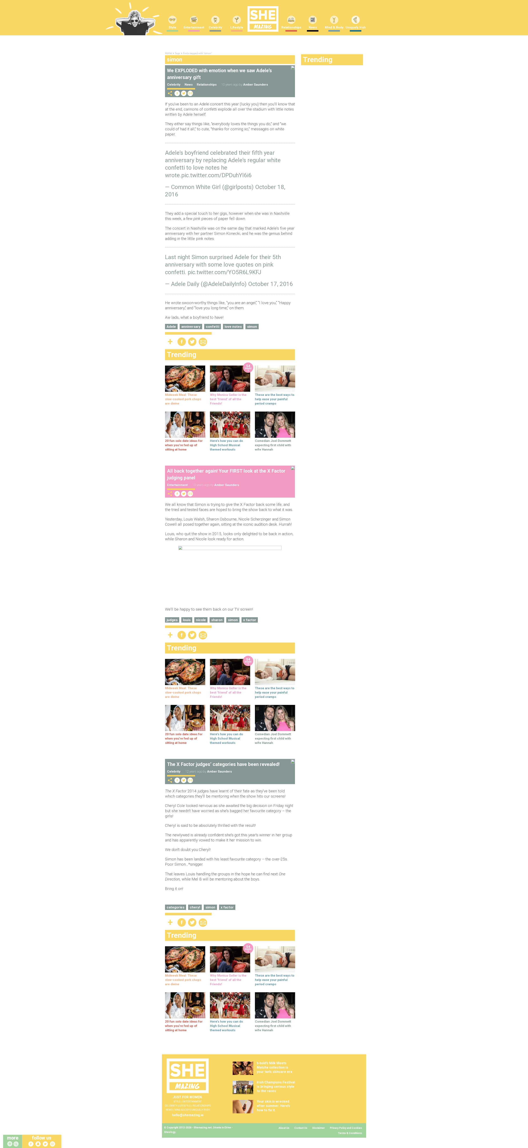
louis (187, 620)
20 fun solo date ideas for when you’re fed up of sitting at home (184, 445)
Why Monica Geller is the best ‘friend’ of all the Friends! (228, 399)
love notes (233, 326)
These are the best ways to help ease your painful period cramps (274, 399)
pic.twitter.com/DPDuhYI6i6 (216, 175)
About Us (283, 1128)
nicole (201, 620)
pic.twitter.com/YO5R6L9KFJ (224, 272)
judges (172, 620)
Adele (171, 326)
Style (172, 27)
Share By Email (190, 93)
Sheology (169, 1132)
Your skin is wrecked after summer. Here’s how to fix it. (273, 1106)
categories (175, 907)
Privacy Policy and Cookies (346, 1128)
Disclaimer (318, 1128)
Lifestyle (236, 27)
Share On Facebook (177, 93)
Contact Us (300, 1128)
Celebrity (215, 27)
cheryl (195, 907)
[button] (16, 1144)
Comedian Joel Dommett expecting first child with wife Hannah (273, 445)
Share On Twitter (184, 93)
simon (252, 326)
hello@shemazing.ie (188, 1115)
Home (168, 53)
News (313, 27)
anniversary (190, 326)
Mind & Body (334, 27)
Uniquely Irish (356, 27)
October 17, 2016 (270, 284)
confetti (212, 326)
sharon (217, 620)
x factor (249, 620)
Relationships (291, 27)
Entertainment (194, 27)
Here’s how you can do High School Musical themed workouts (226, 445)
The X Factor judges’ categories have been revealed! (223, 764)
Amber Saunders (255, 84)
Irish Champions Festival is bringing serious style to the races (276, 1086)
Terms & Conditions (350, 1133)
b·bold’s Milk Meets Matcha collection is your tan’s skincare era (274, 1067)
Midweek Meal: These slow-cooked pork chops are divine (183, 399)
